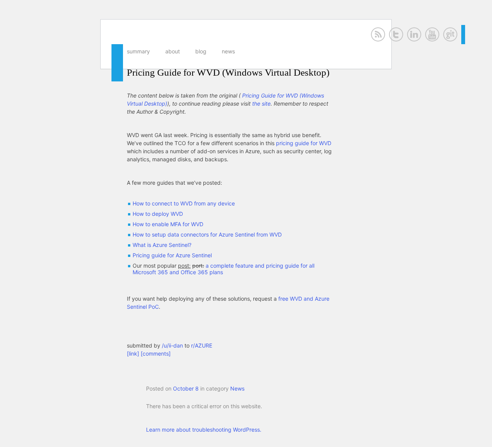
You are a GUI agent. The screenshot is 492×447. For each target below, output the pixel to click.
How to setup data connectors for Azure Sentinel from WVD (207, 234)
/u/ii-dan (173, 345)
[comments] (156, 353)
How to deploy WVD (158, 213)
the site (261, 103)
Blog (200, 51)
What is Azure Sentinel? (162, 245)
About (172, 51)
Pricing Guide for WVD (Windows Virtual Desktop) (228, 72)
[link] (133, 353)
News (228, 51)
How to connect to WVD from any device (184, 203)
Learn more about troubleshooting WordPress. (203, 429)
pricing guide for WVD (303, 143)
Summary (138, 51)
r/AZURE (201, 345)
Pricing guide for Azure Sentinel (172, 255)
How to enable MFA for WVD (168, 224)
